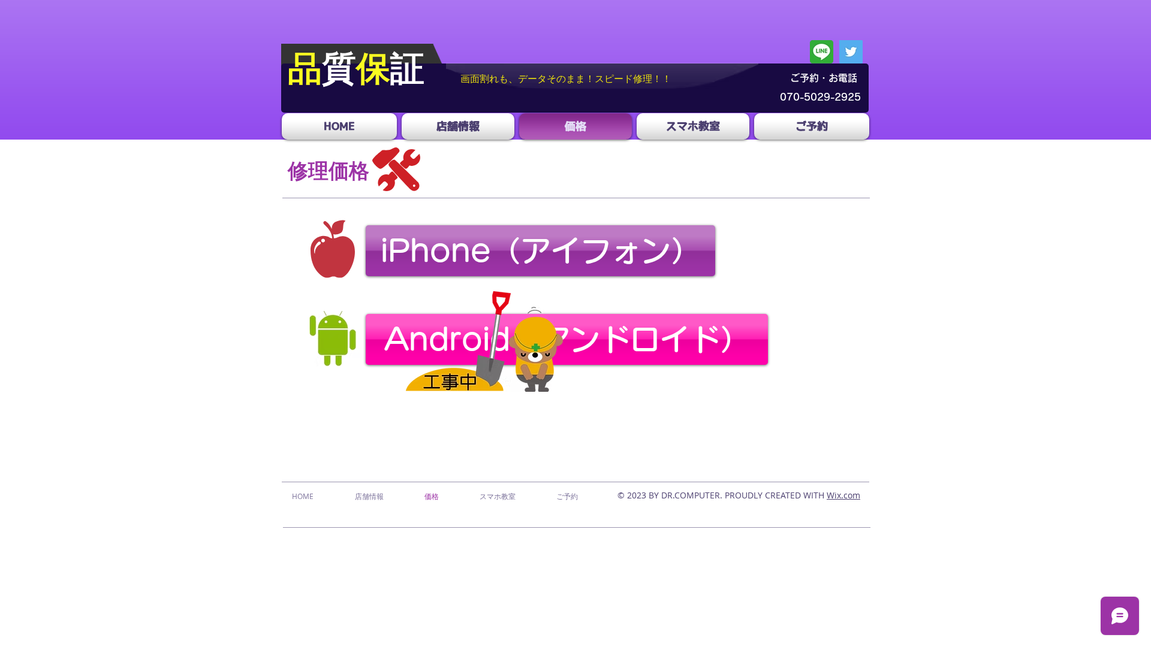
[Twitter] (851, 52)
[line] (821, 52)
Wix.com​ (843, 495)
